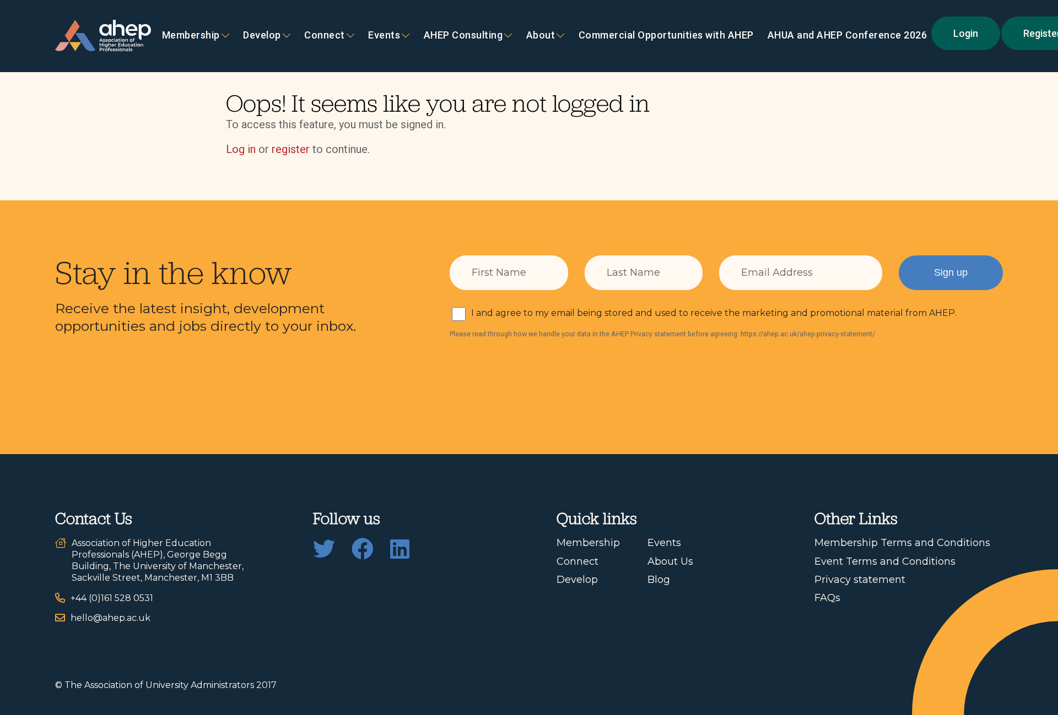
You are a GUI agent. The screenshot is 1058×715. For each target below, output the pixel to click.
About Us (670, 561)
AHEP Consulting (463, 35)
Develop (262, 35)
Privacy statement (859, 580)
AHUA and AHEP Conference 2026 (847, 35)
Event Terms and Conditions (885, 561)
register (291, 149)
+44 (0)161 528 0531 (112, 598)
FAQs (827, 598)
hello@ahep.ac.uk (110, 618)
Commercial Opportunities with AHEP (666, 35)
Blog (658, 580)
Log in (241, 149)
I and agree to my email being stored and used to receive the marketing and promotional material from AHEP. (714, 313)
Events (384, 35)
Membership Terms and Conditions (902, 543)
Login (965, 33)
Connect (577, 561)
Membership (191, 35)
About (540, 35)
